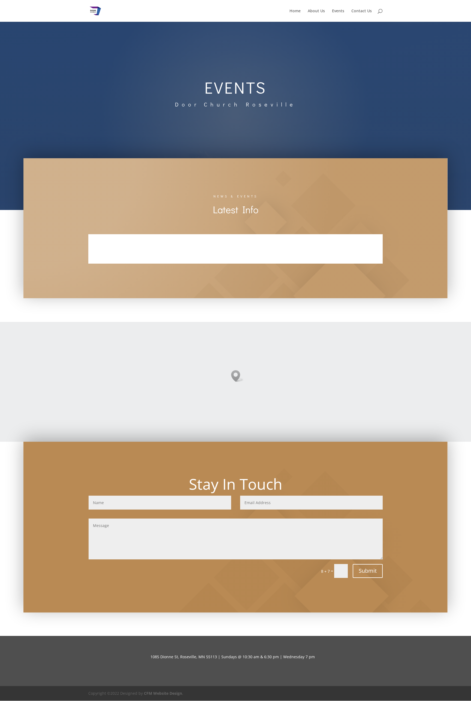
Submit (368, 570)
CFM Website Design (163, 693)
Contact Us (361, 11)
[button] (237, 376)
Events (338, 11)
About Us (316, 11)
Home (295, 11)
